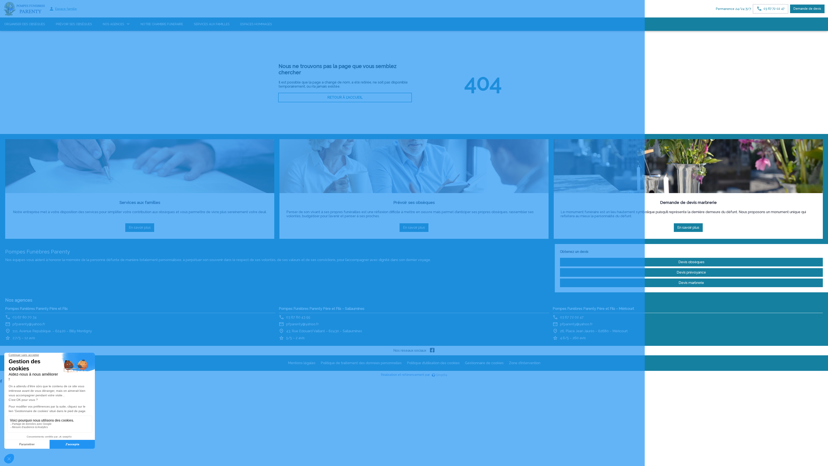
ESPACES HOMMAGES (256, 24)
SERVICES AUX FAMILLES (212, 24)
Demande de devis (807, 8)
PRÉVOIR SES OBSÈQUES (74, 24)
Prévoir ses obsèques (414, 202)
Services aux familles (139, 202)
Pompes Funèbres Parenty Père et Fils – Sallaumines (321, 309)
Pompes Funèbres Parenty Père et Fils (36, 309)
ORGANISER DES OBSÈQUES (24, 24)
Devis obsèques (691, 262)
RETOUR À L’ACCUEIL (345, 97)
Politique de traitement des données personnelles (361, 363)
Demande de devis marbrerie (688, 202)
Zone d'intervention (524, 363)
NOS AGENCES (113, 24)
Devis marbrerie (691, 283)
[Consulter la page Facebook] (432, 351)
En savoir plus (141, 228)
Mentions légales (301, 363)
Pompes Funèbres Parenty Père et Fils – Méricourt (593, 309)
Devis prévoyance (691, 272)
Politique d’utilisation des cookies (433, 363)
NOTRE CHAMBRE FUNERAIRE (162, 24)
